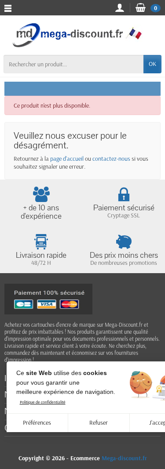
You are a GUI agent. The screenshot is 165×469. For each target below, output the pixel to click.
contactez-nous (111, 158)
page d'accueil (67, 158)
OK (152, 64)
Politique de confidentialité (43, 402)
